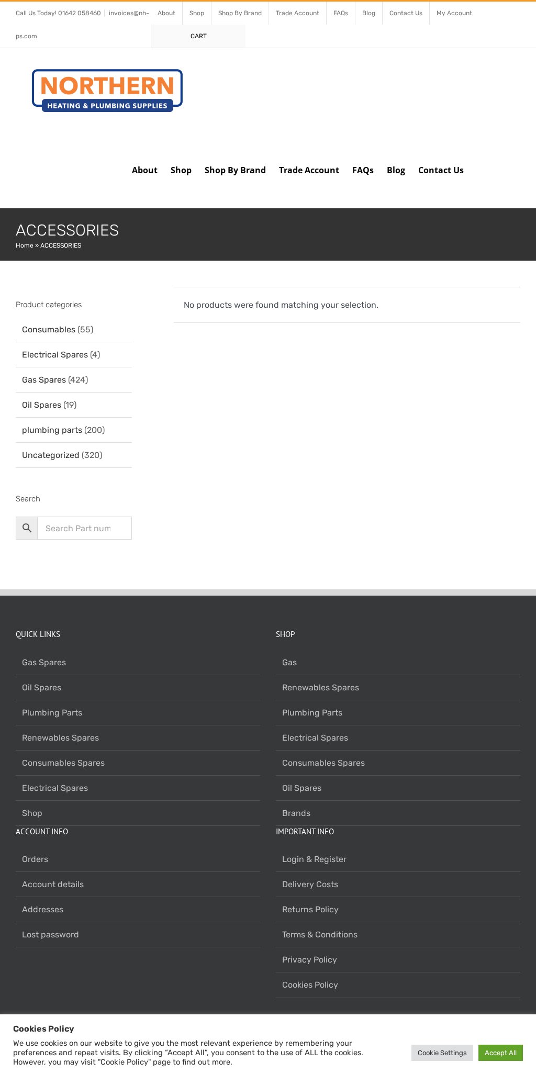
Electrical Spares (55, 355)
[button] (504, 169)
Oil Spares (41, 405)
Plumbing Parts (52, 713)
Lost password (50, 934)
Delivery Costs (310, 884)
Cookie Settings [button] (442, 1053)
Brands (296, 813)
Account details (53, 884)
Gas (289, 662)
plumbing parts (52, 430)
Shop (32, 813)
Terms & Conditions (320, 934)
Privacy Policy (309, 960)
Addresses (42, 909)
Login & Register (314, 859)
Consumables (48, 329)
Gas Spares (44, 380)
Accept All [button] (501, 1053)
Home (25, 245)
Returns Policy (310, 909)
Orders (35, 859)
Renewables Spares (60, 738)
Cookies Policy (310, 985)
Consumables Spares (63, 763)
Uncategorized (51, 455)
